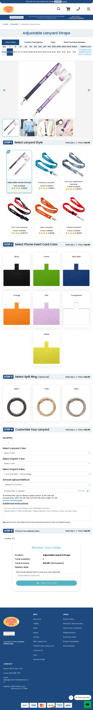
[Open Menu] (88, 9)
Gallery (36, 623)
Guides (36, 637)
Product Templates (71, 641)
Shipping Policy (69, 632)
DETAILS (64, 2)
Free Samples (69, 646)
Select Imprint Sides (14, 469)
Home (5, 24)
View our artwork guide (12, 500)
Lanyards (14, 24)
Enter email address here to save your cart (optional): (38, 572)
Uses (35, 655)
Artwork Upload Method (16, 479)
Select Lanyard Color (14, 448)
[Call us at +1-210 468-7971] (78, 9)
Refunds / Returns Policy (73, 623)
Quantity (8, 437)
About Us (37, 619)
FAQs (35, 628)
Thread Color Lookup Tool (43, 646)
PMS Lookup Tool (40, 641)
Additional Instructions (15, 503)
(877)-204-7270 (16, 668)
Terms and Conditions (72, 628)
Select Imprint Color (14, 458)
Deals (35, 632)
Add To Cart (48, 583)
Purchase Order (69, 637)
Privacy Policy (68, 619)
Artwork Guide (39, 659)
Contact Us (38, 650)
